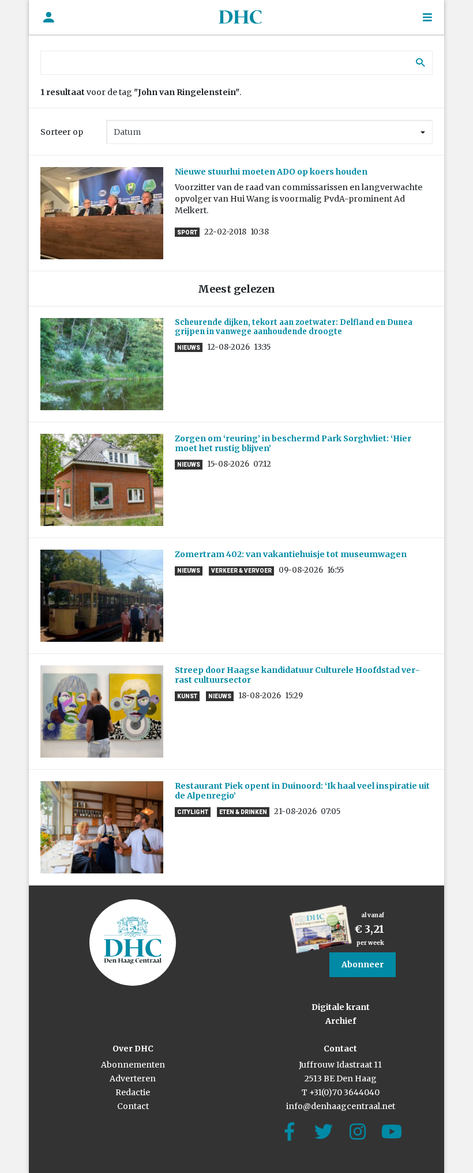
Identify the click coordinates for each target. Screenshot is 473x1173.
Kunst (187, 696)
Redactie (132, 1092)
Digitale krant (340, 1007)
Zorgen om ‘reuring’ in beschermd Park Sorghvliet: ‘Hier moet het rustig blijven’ (293, 443)
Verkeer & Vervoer (241, 570)
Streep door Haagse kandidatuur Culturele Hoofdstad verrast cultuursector (297, 675)
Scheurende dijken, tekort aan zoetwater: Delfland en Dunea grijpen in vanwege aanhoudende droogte (293, 326)
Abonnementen (133, 1065)
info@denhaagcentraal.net (340, 1106)
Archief (340, 1021)
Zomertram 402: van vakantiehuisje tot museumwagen (292, 554)
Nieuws (188, 348)
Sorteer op (61, 132)
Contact (133, 1106)
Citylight (192, 812)
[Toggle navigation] (427, 17)
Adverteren (133, 1078)
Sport (187, 232)
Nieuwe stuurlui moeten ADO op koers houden (271, 172)
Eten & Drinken (243, 812)
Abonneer (362, 964)
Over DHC (132, 1048)
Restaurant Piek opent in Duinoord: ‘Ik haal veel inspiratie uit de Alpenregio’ (302, 791)
